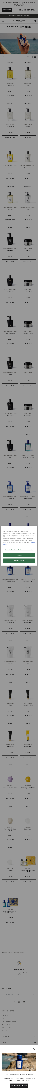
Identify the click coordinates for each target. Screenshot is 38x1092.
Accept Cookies (19, 560)
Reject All (19, 555)
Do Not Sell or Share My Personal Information (19, 550)
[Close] (34, 1049)
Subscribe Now (19, 1086)
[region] (19, 546)
